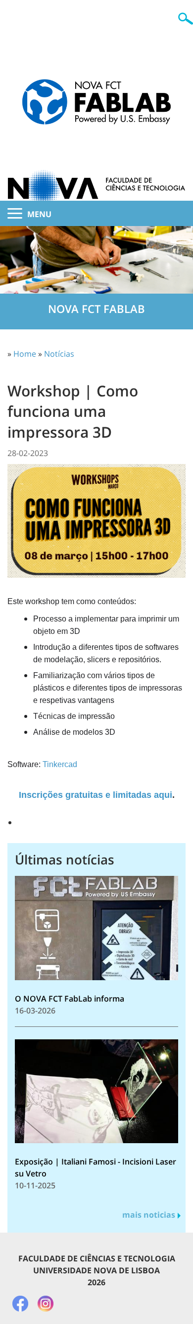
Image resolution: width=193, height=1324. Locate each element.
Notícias (59, 353)
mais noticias (148, 1214)
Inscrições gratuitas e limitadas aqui (95, 795)
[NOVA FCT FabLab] (96, 87)
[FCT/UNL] (96, 168)
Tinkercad (60, 764)
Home (24, 353)
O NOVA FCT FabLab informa (69, 998)
